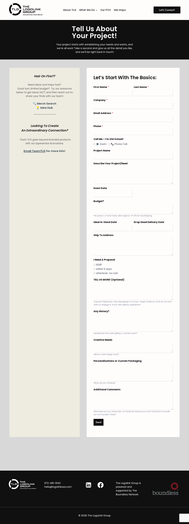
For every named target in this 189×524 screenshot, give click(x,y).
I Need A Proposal (104, 259)
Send (98, 422)
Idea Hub (46, 108)
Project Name (102, 150)
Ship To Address (103, 235)
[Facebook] (100, 485)
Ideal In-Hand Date (105, 222)
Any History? (101, 311)
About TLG (69, 10)
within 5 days (104, 269)
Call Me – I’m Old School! (109, 139)
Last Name (141, 87)
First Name (101, 87)
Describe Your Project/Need (111, 163)
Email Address (103, 113)
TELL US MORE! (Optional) (109, 279)
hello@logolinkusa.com (58, 487)
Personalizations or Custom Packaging (118, 361)
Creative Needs (103, 340)
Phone (98, 126)
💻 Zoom (101, 144)
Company (101, 100)
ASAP (99, 264)
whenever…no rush (107, 273)
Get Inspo (120, 10)
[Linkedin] (88, 485)
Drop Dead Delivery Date (149, 222)
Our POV (105, 10)
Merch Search (46, 104)
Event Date (100, 188)
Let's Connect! (167, 10)
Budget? (99, 201)
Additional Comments (107, 389)
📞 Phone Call (119, 144)
